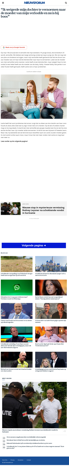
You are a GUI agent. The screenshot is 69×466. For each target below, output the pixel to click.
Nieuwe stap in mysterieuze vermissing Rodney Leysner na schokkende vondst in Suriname (30, 431)
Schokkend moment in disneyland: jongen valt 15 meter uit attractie (50, 275)
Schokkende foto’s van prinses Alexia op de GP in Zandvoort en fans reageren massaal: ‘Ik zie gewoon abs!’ (35, 447)
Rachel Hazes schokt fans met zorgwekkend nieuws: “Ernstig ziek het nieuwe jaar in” (49, 298)
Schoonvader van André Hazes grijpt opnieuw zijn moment (50, 321)
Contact (29, 460)
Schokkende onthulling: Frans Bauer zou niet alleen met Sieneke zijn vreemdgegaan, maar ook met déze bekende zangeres (16, 346)
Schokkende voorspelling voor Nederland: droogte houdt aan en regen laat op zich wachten (16, 275)
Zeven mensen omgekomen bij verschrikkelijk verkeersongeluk (26, 437)
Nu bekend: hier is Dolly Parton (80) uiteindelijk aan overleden (26, 440)
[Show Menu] (3, 2)
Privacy (13, 460)
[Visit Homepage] (34, 2)
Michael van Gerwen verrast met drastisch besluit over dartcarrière (16, 370)
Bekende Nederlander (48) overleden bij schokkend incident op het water (29, 443)
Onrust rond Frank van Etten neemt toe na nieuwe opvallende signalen (16, 321)
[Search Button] (66, 2)
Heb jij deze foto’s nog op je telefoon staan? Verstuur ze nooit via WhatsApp (14, 298)
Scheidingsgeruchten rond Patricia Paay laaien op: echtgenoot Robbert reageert (50, 370)
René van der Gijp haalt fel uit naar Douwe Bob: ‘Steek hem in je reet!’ (49, 345)
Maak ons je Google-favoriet (15, 47)
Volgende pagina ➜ (34, 245)
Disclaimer (20, 460)
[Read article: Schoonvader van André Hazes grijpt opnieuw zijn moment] (51, 311)
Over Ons (4, 460)
